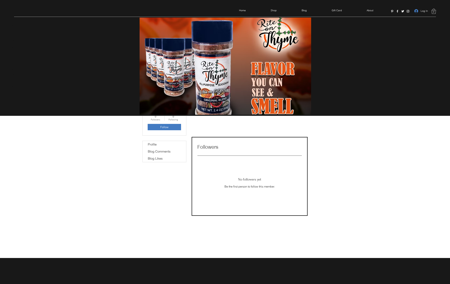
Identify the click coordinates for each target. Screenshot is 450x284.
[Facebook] (397, 11)
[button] (434, 11)
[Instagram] (408, 11)
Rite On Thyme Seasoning (13, 52)
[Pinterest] (392, 11)
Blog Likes (155, 158)
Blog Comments (159, 151)
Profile (152, 144)
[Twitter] (402, 11)
